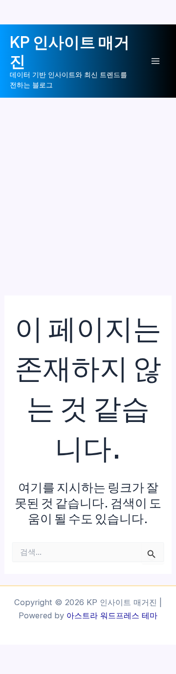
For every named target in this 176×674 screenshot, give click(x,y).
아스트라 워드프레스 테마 (111, 615)
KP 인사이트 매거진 (70, 51)
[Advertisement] (88, 190)
